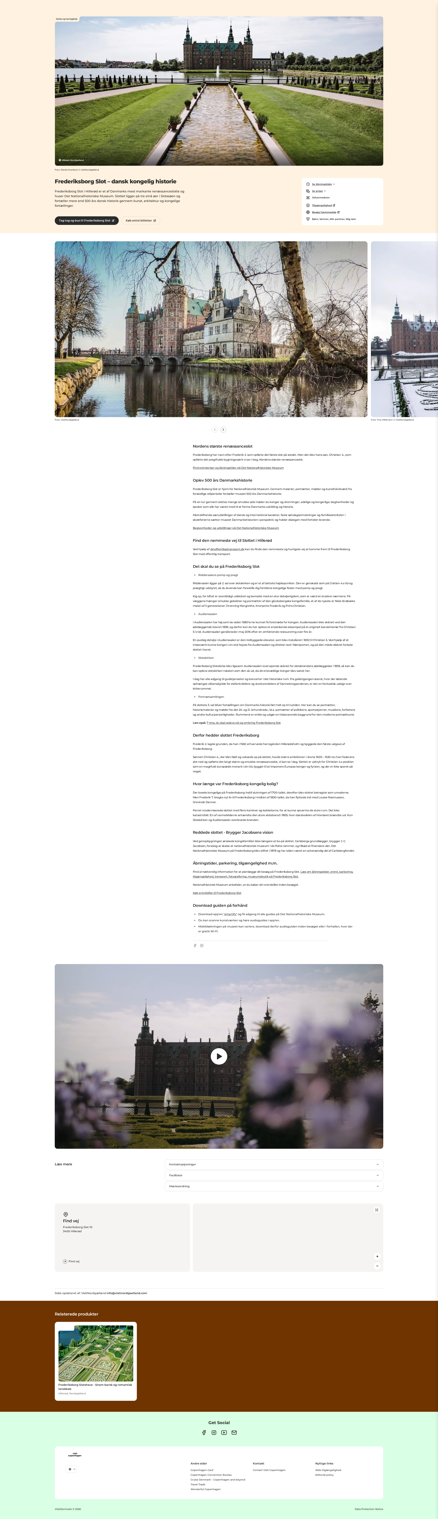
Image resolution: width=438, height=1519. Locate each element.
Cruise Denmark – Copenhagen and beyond (218, 1479)
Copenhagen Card (202, 1470)
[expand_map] (377, 1210)
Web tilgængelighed (328, 1470)
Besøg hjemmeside (324, 212)
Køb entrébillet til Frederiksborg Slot (217, 893)
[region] (219, 1056)
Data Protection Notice (369, 1509)
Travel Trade (198, 1484)
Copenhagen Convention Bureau (211, 1474)
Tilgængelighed (322, 205)
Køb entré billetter (139, 220)
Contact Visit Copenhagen (269, 1470)
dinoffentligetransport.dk (227, 549)
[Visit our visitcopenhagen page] (204, 1433)
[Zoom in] (377, 1256)
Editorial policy (324, 1474)
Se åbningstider (322, 184)
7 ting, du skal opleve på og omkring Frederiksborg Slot (244, 722)
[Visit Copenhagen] (75, 1454)
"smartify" (230, 914)
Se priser (317, 191)
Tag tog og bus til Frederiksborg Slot (84, 220)
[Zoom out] (377, 1266)
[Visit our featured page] (224, 1433)
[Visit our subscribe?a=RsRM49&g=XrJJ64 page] (234, 1433)
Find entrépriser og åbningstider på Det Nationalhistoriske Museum (238, 467)
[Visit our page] (214, 1433)
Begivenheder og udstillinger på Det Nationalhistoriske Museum (236, 528)
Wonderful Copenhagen (206, 1489)
